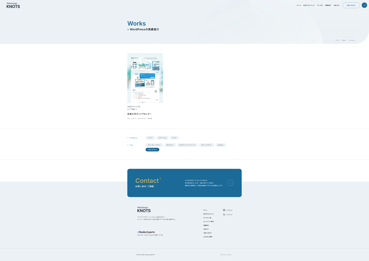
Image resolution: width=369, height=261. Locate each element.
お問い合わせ (207, 233)
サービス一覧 (207, 218)
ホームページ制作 (208, 221)
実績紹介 (344, 40)
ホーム (205, 210)
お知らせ (206, 229)
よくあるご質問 (207, 237)
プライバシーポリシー (226, 255)
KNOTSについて (208, 214)
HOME (337, 40)
